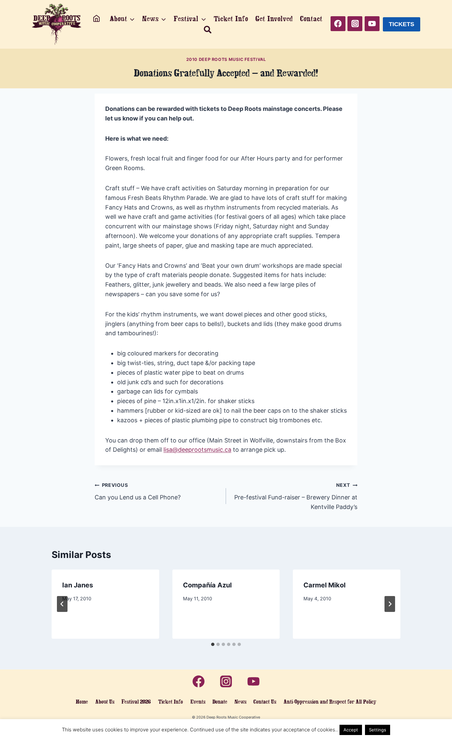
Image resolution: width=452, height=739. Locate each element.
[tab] (212, 644)
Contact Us (264, 701)
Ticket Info (231, 18)
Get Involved (274, 18)
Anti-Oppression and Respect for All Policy (330, 701)
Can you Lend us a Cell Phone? (138, 491)
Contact (311, 18)
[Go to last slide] (62, 604)
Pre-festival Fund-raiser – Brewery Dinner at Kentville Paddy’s (295, 496)
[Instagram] (354, 23)
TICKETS (401, 24)
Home (82, 701)
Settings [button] (377, 729)
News (241, 701)
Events (197, 701)
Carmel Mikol (324, 585)
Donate (219, 701)
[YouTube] (372, 23)
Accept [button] (350, 729)
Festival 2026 (136, 701)
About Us (104, 701)
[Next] (389, 604)
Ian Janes (77, 585)
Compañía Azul (207, 585)
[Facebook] (338, 23)
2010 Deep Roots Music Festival (226, 59)
